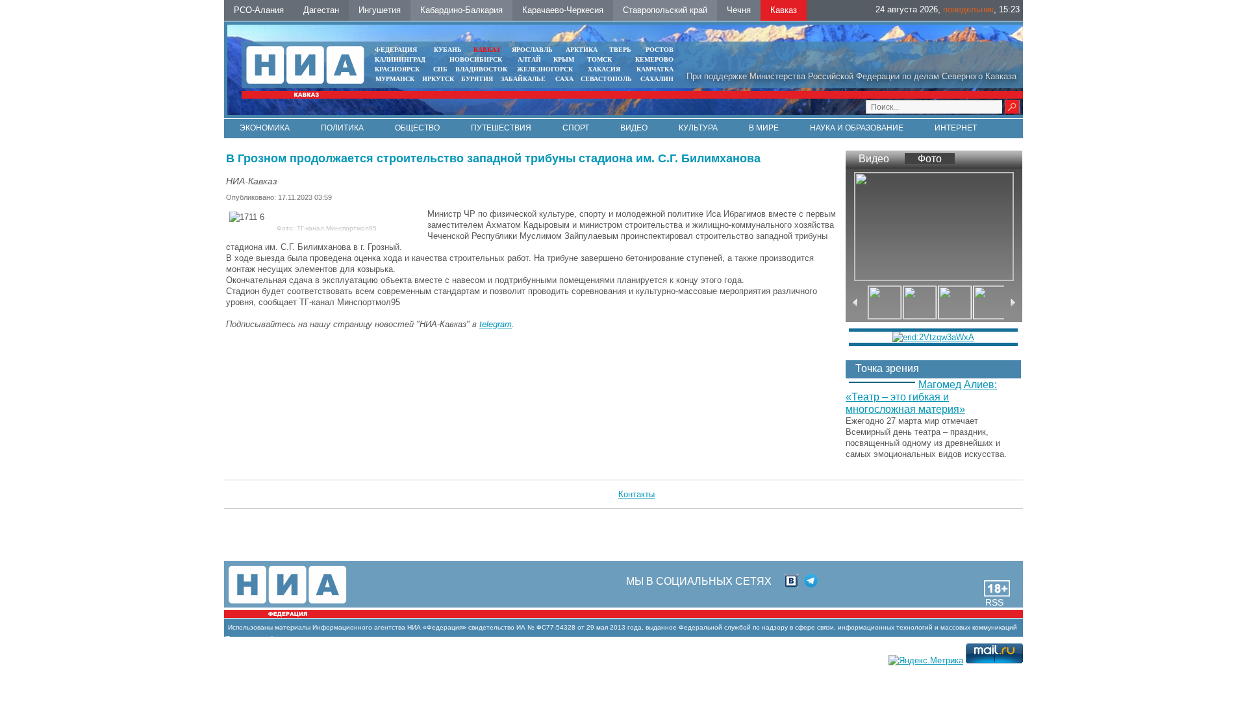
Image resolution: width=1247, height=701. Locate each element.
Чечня (739, 10)
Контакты (636, 494)
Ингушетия (380, 10)
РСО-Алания (259, 10)
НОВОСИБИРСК (475, 59)
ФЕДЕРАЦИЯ (396, 49)
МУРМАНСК (394, 78)
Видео (634, 127)
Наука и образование (856, 127)
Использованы (250, 627)
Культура (698, 127)
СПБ (440, 69)
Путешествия (501, 127)
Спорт (575, 127)
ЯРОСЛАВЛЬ (532, 49)
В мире (764, 127)
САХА (564, 78)
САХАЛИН (657, 78)
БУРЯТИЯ (477, 78)
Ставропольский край (665, 10)
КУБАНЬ (448, 49)
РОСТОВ (660, 49)
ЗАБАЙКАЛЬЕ (524, 78)
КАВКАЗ (486, 49)
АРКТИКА (582, 49)
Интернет (956, 127)
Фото (930, 158)
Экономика (265, 127)
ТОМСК (601, 59)
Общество (417, 127)
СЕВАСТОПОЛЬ (606, 78)
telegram (495, 324)
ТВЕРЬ (620, 49)
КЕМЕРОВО (654, 59)
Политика (342, 127)
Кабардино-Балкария (461, 10)
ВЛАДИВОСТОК (481, 69)
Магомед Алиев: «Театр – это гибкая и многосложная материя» (921, 397)
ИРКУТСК (438, 78)
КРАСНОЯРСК (397, 69)
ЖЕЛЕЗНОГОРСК (545, 69)
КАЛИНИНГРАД (400, 59)
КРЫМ (563, 59)
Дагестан (321, 10)
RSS (994, 602)
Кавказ (783, 10)
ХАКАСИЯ (603, 69)
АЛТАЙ (529, 59)
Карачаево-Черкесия (562, 10)
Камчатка (654, 69)
